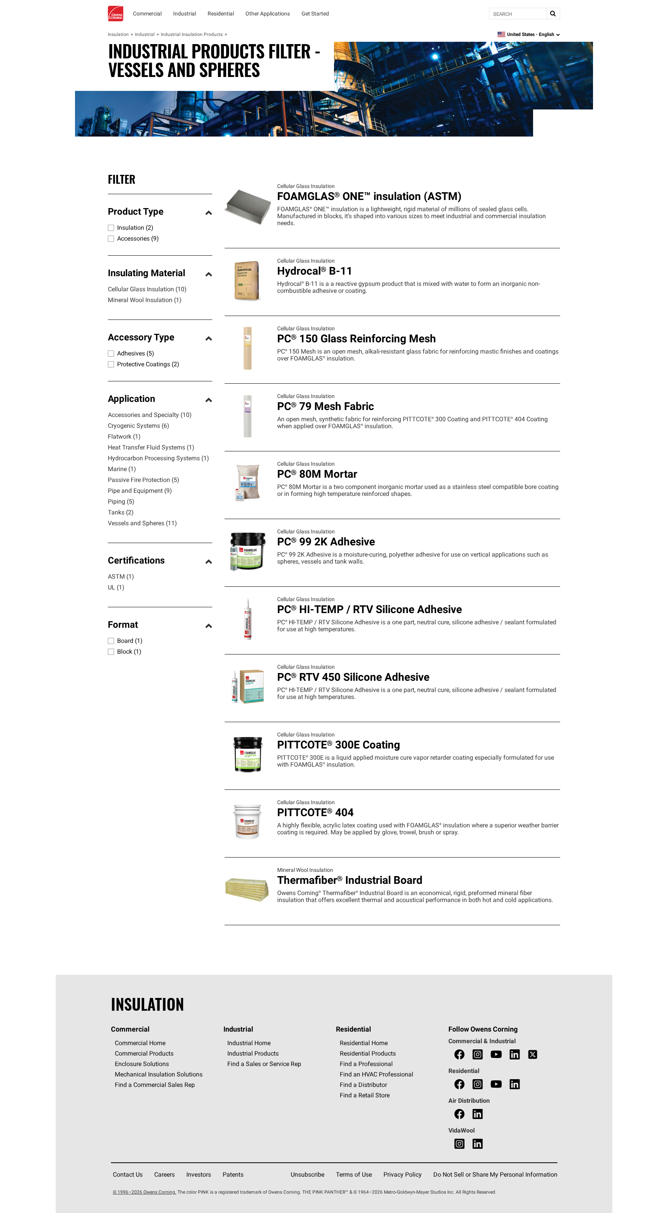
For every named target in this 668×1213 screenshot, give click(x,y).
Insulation (118, 34)
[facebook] (459, 1055)
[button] (160, 212)
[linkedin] (515, 1055)
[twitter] (533, 1055)
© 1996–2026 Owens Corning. (144, 1192)
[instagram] (478, 1055)
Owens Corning (115, 13)
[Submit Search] (553, 13)
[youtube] (496, 1055)
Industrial (145, 34)
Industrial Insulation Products (192, 34)
